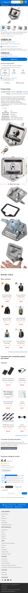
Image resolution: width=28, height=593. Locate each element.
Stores (3, 532)
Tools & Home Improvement (17, 93)
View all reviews (6, 470)
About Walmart (5, 514)
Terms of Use (4, 559)
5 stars (2, 475)
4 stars (2, 477)
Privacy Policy (5, 561)
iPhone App (4, 572)
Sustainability (4, 522)
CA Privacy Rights (5, 563)
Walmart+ (4, 536)
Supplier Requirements (7, 524)
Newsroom (4, 518)
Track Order (10, 506)
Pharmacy (4, 545)
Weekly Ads (19, 506)
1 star (3, 482)
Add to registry (21, 82)
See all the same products (21, 435)
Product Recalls (5, 551)
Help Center (23, 504)
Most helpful (5, 490)
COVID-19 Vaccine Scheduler (8, 543)
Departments (6, 5)
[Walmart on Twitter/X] (5, 580)
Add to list (7, 82)
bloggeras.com (14, 46)
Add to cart (14, 59)
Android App (4, 574)
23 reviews (11, 36)
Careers (3, 516)
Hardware (26, 93)
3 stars (2, 478)
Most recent (9, 487)
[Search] (21, 2)
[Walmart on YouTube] (8, 580)
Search (24, 493)
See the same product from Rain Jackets (17, 351)
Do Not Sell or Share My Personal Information (12, 567)
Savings (18, 5)
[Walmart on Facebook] (2, 580)
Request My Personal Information (9, 565)
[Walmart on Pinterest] (11, 580)
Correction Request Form (9, 448)
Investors (4, 520)
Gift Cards (4, 538)
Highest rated (18, 487)
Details (12, 79)
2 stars (2, 480)
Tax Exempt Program (6, 554)
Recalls (3, 547)
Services (12, 5)
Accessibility (4, 549)
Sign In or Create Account (10, 504)
